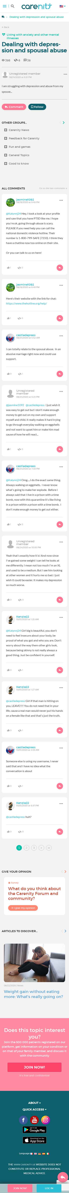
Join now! (34, 1067)
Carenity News (19, 130)
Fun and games (19, 146)
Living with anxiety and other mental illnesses (33, 36)
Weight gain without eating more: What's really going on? (33, 994)
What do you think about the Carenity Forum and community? (34, 893)
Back (6, 27)
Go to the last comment (52, 188)
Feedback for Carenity (24, 138)
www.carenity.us (24, 1164)
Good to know (19, 163)
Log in (49, 1188)
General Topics (19, 155)
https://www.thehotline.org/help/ (26, 303)
